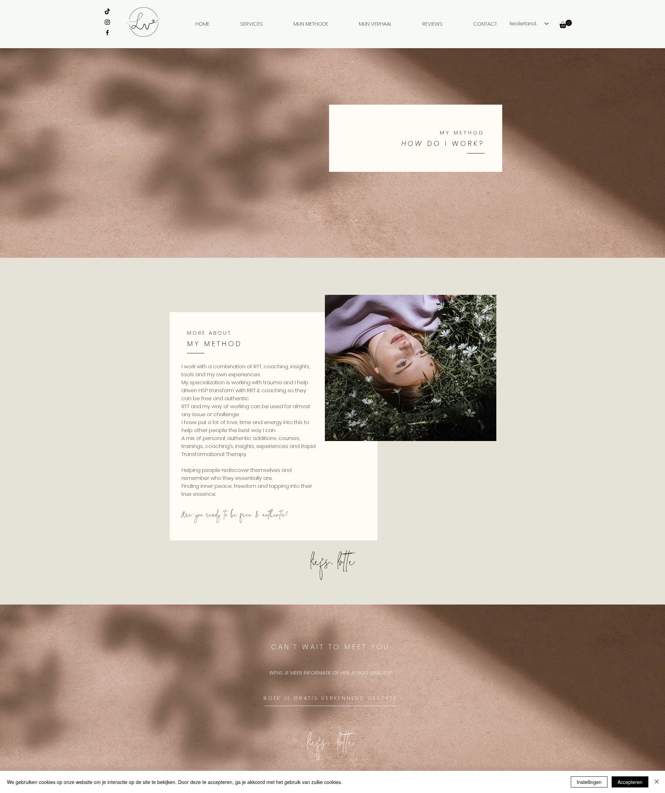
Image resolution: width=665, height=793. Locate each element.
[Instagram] (107, 22)
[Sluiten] (657, 781)
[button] (565, 24)
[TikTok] (107, 11)
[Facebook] (107, 32)
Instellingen (589, 781)
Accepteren (630, 781)
